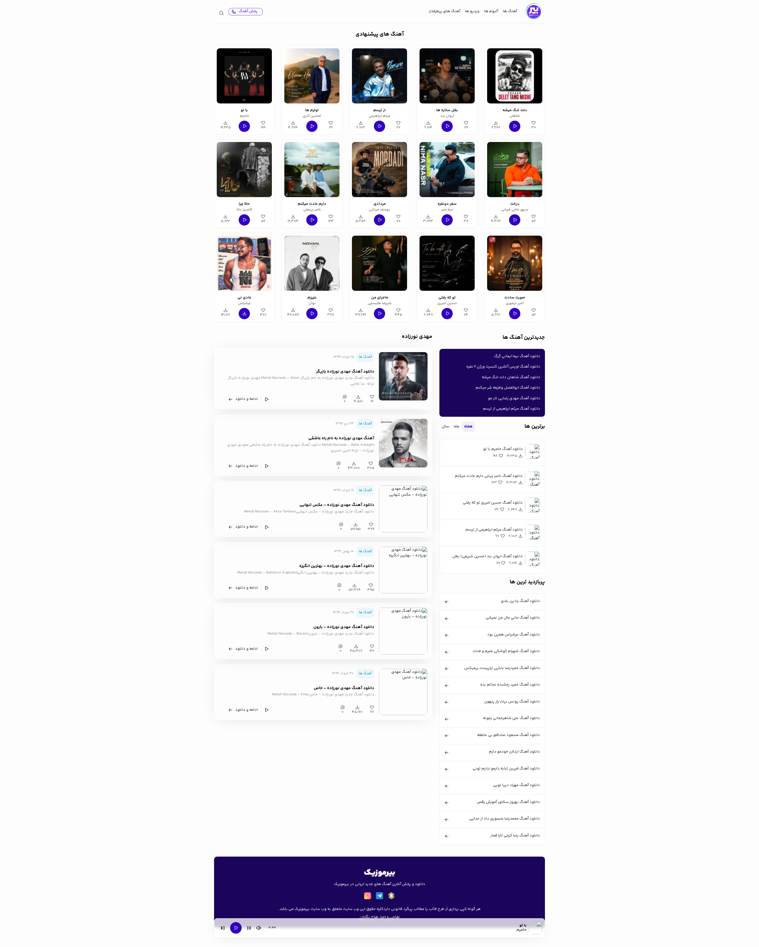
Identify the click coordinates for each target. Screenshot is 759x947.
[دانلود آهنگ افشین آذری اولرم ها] (311, 75)
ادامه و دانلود (246, 399)
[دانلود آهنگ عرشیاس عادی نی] (244, 263)
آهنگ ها (510, 11)
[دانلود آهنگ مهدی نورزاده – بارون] (403, 631)
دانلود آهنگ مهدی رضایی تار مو (514, 398)
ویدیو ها (472, 11)
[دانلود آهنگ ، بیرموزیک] (533, 11)
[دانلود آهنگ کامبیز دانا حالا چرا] (244, 169)
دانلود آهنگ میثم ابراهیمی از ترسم (511, 409)
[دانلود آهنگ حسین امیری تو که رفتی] (447, 263)
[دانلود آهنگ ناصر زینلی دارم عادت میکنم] (311, 169)
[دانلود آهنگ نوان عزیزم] (311, 263)
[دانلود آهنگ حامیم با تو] (244, 75)
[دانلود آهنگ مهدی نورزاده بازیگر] (403, 376)
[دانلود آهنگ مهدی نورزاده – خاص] (403, 692)
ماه (456, 426)
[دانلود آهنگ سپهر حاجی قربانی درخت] (514, 169)
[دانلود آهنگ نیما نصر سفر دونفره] (447, 169)
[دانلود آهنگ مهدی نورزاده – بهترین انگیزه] (403, 570)
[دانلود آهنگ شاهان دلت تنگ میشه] (514, 75)
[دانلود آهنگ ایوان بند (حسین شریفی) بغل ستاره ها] (447, 75)
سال (445, 426)
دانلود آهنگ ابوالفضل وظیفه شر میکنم (508, 388)
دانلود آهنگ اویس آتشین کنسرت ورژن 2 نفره (503, 367)
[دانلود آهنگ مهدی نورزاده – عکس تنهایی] (403, 509)
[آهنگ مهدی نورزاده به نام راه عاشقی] (403, 443)
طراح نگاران (369, 917)
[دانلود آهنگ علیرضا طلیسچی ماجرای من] (379, 263)
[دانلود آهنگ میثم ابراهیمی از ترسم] (379, 75)
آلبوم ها (491, 11)
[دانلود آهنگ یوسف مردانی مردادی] (379, 169)
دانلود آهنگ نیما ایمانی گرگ (517, 356)
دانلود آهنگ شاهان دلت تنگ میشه (511, 377)
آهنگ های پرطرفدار (444, 11)
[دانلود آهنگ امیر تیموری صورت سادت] (514, 263)
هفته (468, 426)
